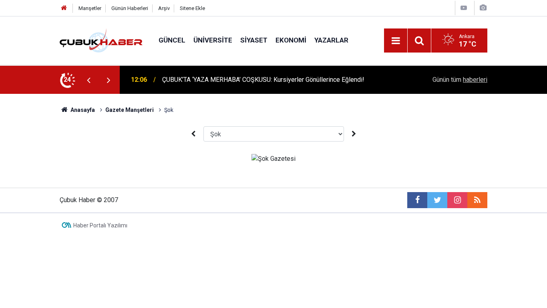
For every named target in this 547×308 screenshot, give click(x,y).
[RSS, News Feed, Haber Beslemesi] (477, 200)
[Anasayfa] (64, 8)
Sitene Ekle (192, 8)
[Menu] (395, 41)
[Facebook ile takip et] (417, 200)
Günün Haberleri (129, 8)
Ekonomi (291, 40)
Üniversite (212, 40)
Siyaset (253, 40)
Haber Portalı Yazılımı (100, 225)
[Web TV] (463, 8)
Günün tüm (459, 79)
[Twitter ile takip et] (437, 200)
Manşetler (89, 8)
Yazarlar (331, 40)
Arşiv (164, 8)
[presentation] (88, 80)
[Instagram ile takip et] (457, 200)
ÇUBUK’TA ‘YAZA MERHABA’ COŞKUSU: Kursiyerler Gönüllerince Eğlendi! (263, 79)
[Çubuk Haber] (101, 40)
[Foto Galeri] (483, 8)
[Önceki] (193, 134)
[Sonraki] (354, 134)
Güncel (172, 40)
